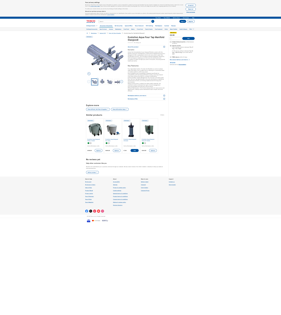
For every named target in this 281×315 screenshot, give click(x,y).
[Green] (88, 143)
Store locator (172, 185)
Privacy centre (89, 193)
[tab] (94, 81)
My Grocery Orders (90, 185)
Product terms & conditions (120, 196)
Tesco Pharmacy (89, 196)
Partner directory (117, 205)
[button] (158, 18)
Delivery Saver (144, 182)
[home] (87, 33)
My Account (88, 182)
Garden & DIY (103, 33)
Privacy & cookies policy (119, 187)
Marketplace (94, 33)
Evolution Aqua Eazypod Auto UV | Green (148, 139)
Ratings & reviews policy (119, 202)
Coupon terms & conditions (120, 199)
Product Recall (89, 190)
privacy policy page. (95, 6)
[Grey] (90, 143)
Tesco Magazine (89, 202)
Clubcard (143, 185)
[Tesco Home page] (90, 21)
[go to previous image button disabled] (88, 81)
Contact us (172, 182)
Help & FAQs (88, 187)
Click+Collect (144, 187)
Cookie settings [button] (117, 190)
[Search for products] (152, 21)
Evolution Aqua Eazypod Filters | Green (93, 139)
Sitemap (115, 185)
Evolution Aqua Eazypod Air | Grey (111, 139)
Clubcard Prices (145, 190)
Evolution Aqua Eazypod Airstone (130, 139)
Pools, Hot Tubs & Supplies (115, 33)
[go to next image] (121, 81)
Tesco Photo (88, 199)
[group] (95, 136)
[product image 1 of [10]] (105, 57)
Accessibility (116, 182)
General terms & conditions (120, 193)
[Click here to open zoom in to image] (89, 73)
